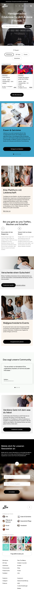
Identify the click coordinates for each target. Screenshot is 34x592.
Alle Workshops (17, 95)
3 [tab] (17, 154)
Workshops (5, 560)
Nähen (17, 30)
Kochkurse (29, 30)
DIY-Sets (5, 563)
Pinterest (5, 583)
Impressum (20, 578)
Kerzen (12, 30)
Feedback (5, 573)
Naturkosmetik (6, 30)
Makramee (22, 30)
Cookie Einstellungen (22, 586)
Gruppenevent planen (17, 342)
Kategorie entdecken (17, 149)
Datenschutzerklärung (17, 488)
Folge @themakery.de (17, 554)
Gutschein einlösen (20, 285)
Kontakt (19, 565)
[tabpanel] (9, 76)
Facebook (5, 578)
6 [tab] (21, 154)
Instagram (5, 580)
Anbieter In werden (22, 563)
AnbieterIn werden (17, 429)
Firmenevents (6, 568)
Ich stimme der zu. (14, 488)
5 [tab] (19, 154)
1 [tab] (14, 154)
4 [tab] (18, 154)
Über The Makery (21, 560)
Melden (19, 588)
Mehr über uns (6, 211)
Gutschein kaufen (8, 285)
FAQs (18, 568)
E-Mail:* (5, 481)
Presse (19, 570)
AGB (18, 583)
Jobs (18, 573)
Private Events (6, 570)
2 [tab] (15, 154)
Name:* (5, 474)
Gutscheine (5, 565)
